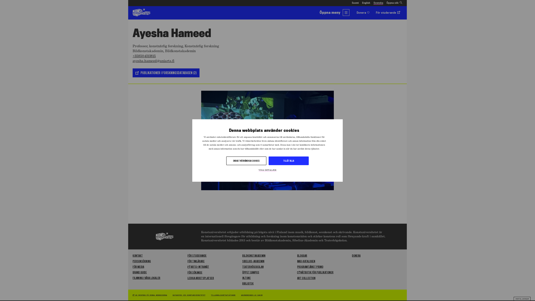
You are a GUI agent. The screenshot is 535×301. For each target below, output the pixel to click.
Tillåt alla (288, 160)
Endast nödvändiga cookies (246, 160)
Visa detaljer (267, 170)
